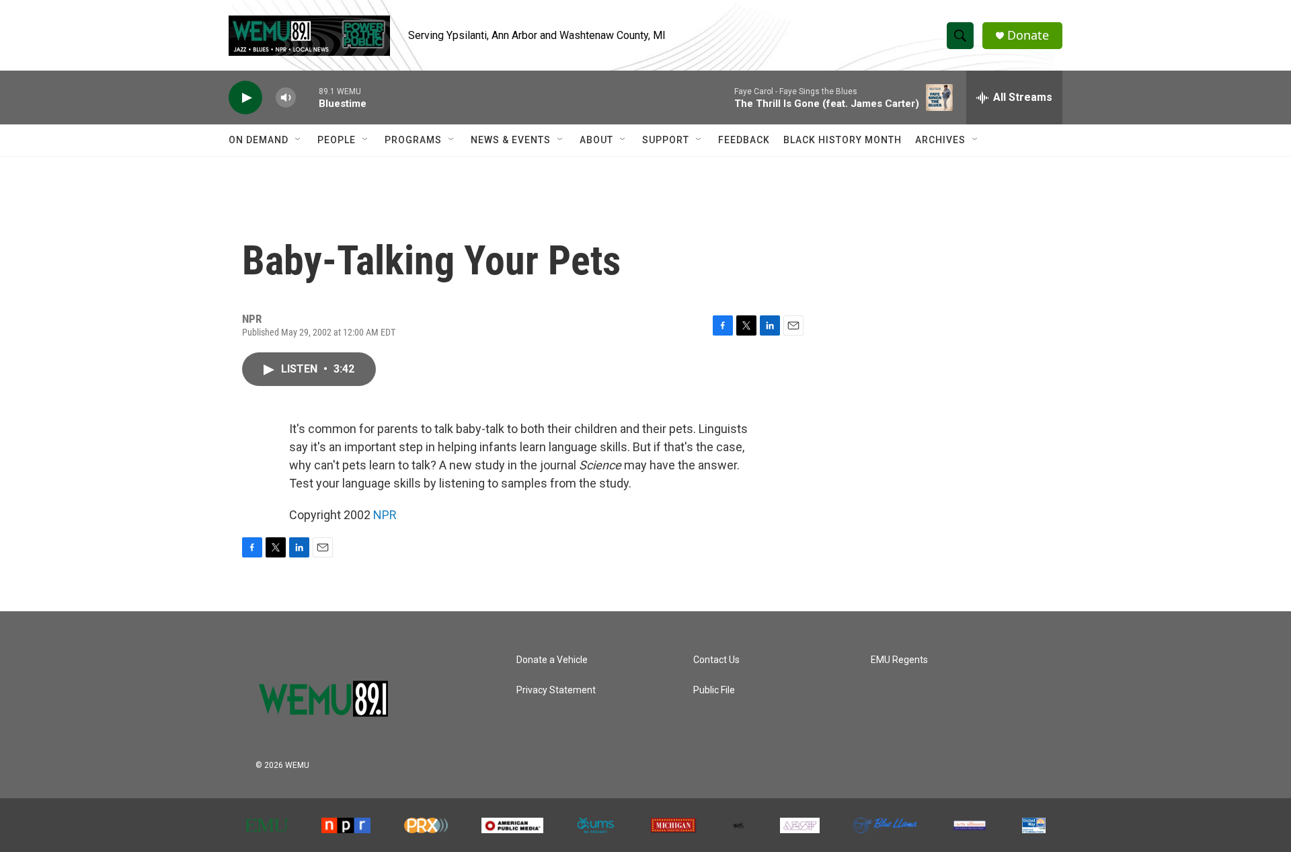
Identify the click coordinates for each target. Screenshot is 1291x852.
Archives (940, 139)
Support (665, 139)
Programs (413, 139)
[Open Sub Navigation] (298, 139)
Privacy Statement (556, 690)
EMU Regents (899, 660)
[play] (245, 98)
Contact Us (716, 660)
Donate (1028, 35)
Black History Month (842, 139)
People (336, 139)
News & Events (511, 139)
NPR (385, 515)
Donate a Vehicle (552, 660)
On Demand (258, 139)
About (596, 139)
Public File (714, 690)
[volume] (285, 98)
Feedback (744, 139)
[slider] (307, 97)
